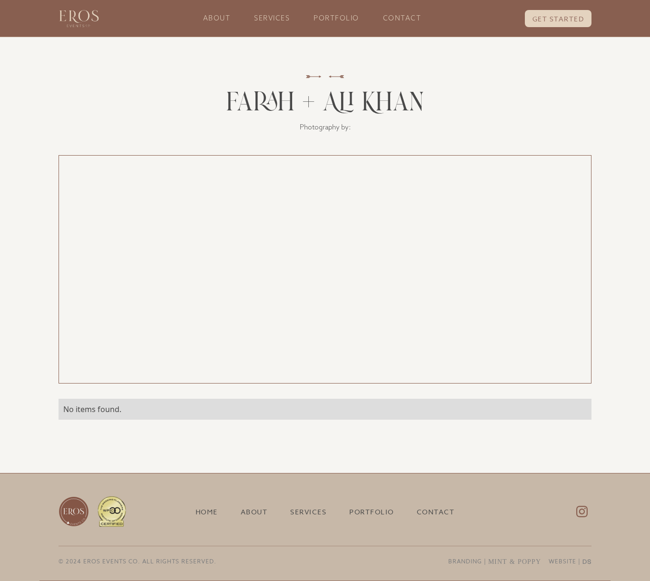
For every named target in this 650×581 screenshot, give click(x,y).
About (217, 18)
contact (402, 18)
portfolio (336, 18)
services (272, 18)
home (207, 511)
